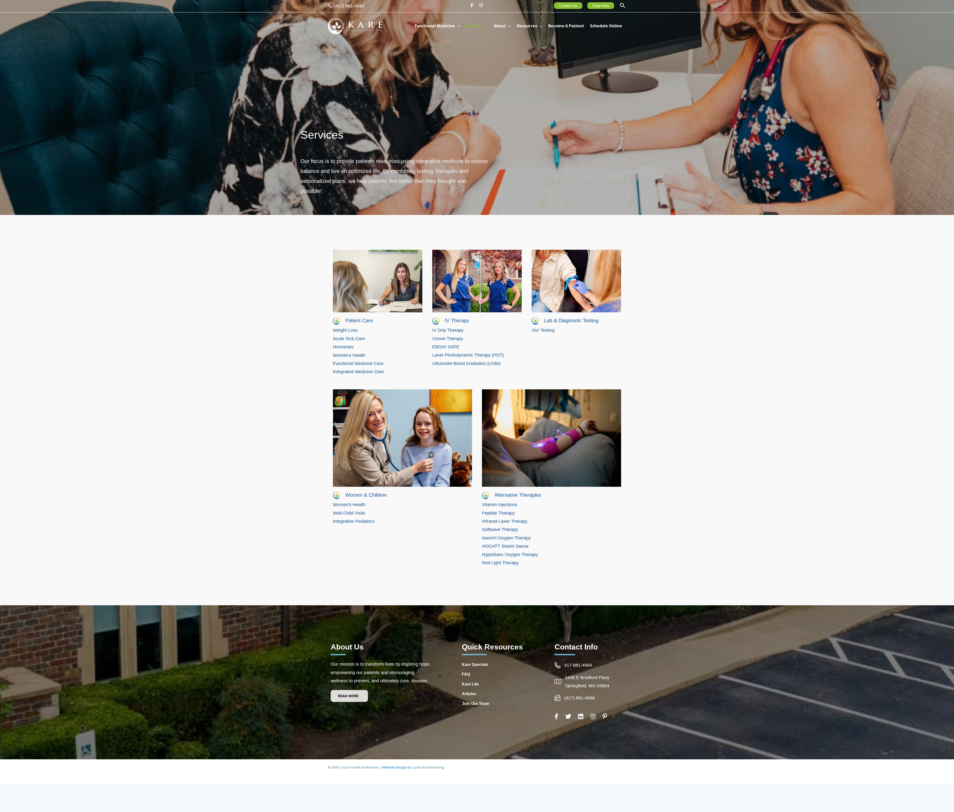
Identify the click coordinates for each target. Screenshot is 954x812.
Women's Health (349, 355)
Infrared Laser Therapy (504, 521)
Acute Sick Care (349, 338)
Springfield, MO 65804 (587, 685)
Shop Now (600, 5)
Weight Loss (345, 330)
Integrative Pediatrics (354, 521)
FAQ (466, 674)
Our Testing (543, 330)
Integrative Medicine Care (358, 371)
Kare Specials (475, 664)
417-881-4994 (578, 665)
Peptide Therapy (498, 513)
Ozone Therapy (448, 338)
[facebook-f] (473, 5)
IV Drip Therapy (448, 330)
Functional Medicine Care (358, 363)
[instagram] (481, 5)
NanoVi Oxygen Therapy (506, 537)
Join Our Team (475, 703)
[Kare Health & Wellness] (355, 25)
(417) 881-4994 (349, 5)
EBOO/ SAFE (445, 346)
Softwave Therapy (500, 529)
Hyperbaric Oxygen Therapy (510, 554)
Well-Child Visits (349, 513)
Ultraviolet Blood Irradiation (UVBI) (466, 363)
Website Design (394, 767)
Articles (469, 694)
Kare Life (470, 684)
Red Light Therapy (501, 562)
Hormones (343, 346)
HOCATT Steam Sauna (505, 546)
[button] (622, 6)
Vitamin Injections (499, 504)
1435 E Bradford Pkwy (587, 677)
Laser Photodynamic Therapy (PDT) (468, 355)
